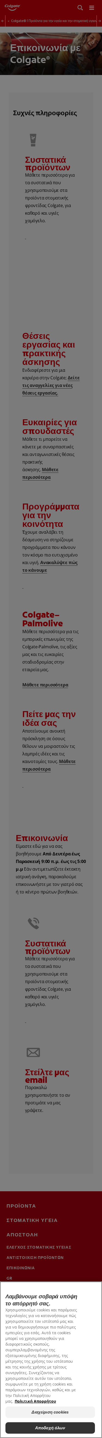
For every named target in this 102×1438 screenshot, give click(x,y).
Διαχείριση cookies (50, 1412)
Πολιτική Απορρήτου (35, 1401)
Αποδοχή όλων (50, 1428)
